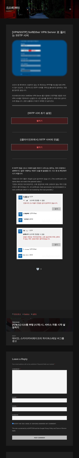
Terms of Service (61, 428)
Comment (16, 369)
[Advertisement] (39, 289)
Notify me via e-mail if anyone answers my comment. (34, 424)
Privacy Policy (49, 428)
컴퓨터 (35, 314)
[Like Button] (37, 269)
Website (15, 415)
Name (14, 397)
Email (15, 406)
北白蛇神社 (13, 7)
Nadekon (26, 314)
